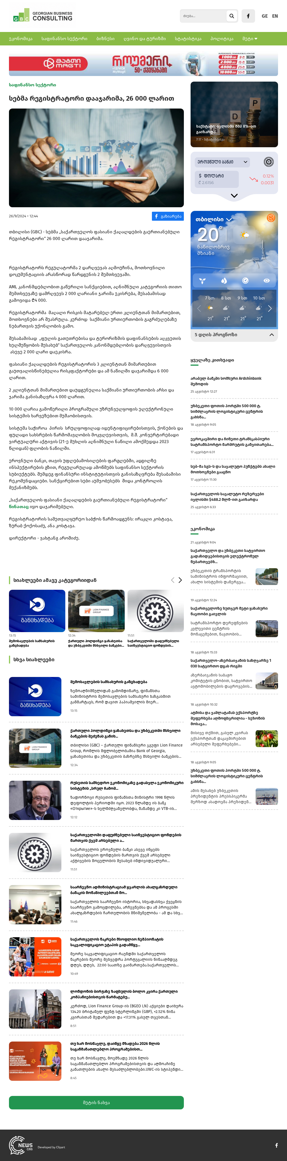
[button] (172, 580)
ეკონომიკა (21, 38)
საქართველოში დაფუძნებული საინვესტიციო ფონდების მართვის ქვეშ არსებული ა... (94, 643)
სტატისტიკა (188, 38)
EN (275, 16)
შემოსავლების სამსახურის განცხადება (108, 681)
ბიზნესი (105, 38)
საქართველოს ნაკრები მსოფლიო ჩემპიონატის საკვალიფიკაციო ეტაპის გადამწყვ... (148, 643)
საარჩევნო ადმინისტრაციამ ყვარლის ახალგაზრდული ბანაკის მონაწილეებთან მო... (123, 890)
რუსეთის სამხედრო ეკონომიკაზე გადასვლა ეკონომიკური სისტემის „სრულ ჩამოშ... (127, 785)
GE (265, 16)
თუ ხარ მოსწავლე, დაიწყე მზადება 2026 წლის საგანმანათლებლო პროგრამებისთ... (115, 1046)
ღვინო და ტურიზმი (145, 38)
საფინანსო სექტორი (64, 38)
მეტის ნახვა (96, 1102)
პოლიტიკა (221, 38)
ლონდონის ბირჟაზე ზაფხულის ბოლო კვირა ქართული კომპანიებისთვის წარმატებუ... (124, 994)
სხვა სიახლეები (33, 659)
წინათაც (19, 506)
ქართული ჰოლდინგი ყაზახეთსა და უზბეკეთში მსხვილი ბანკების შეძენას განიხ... (36, 643)
